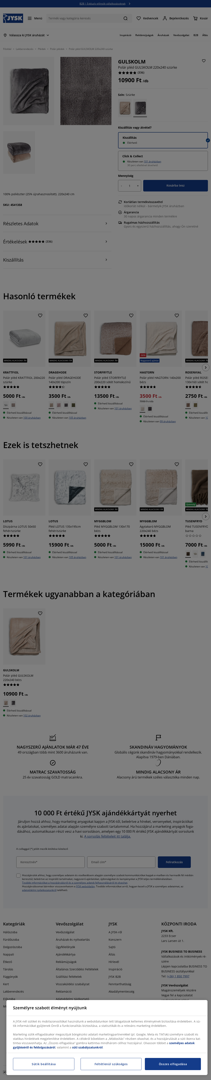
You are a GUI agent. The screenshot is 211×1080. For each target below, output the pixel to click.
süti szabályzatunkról (87, 1047)
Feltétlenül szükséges (111, 1064)
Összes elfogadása (173, 1064)
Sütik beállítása (44, 1064)
